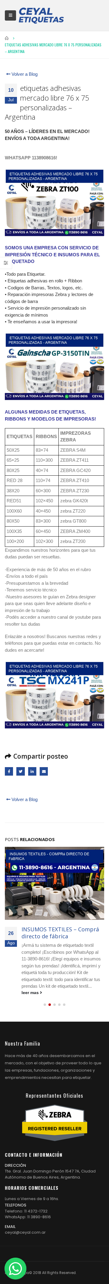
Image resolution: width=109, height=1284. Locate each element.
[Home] (41, 15)
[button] (44, 1004)
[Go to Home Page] (7, 38)
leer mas (30, 992)
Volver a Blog (24, 74)
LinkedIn (32, 771)
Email (44, 771)
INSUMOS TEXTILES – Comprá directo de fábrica (60, 933)
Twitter (20, 771)
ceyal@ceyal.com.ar (25, 1232)
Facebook (9, 771)
